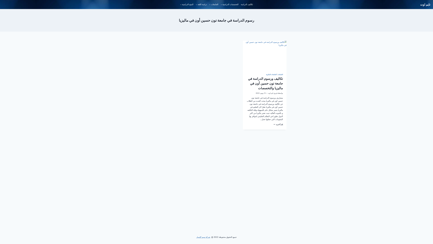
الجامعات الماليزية (271, 74)
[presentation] (265, 55)
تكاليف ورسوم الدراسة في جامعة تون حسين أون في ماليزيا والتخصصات (265, 83)
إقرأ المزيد (278, 124)
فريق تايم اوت (272, 93)
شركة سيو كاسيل (203, 237)
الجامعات (280, 74)
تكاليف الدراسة (247, 4)
